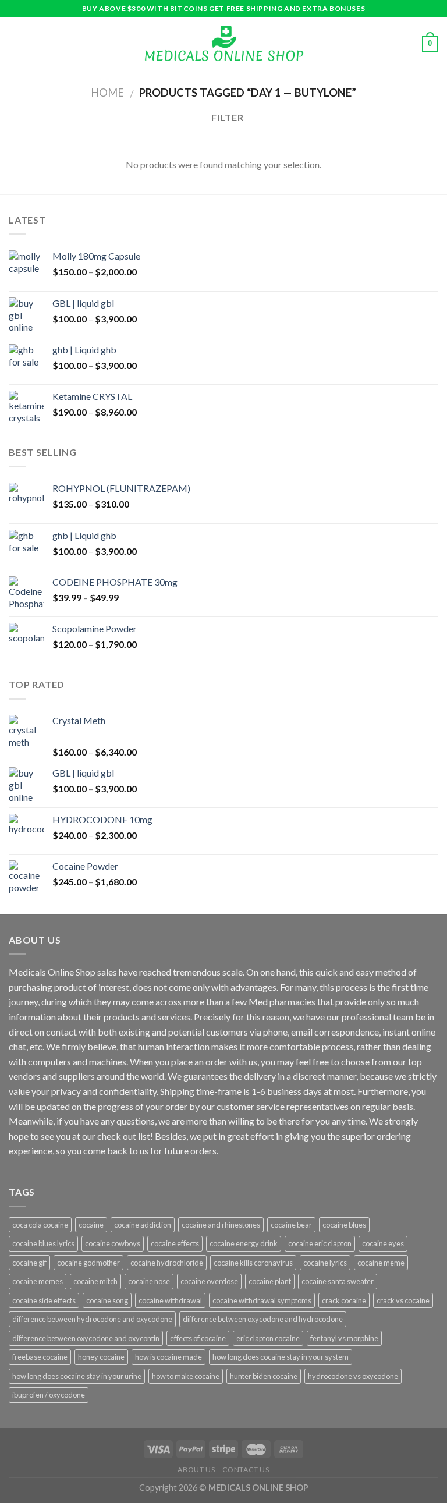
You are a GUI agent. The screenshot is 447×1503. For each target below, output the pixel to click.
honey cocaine (101, 1357)
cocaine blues (344, 1224)
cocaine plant (270, 1281)
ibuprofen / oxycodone (48, 1394)
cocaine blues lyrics (43, 1243)
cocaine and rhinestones (221, 1224)
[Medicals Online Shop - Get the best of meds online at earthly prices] (224, 43)
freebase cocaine (40, 1357)
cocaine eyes (383, 1243)
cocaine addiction (142, 1224)
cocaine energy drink (244, 1243)
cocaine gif (29, 1262)
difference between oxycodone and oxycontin (85, 1338)
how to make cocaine (185, 1376)
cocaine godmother (88, 1262)
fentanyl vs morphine (344, 1338)
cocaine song (107, 1300)
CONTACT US (245, 1469)
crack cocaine (344, 1300)
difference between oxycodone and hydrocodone (263, 1319)
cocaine (91, 1224)
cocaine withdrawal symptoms (261, 1300)
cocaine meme (381, 1262)
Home (107, 92)
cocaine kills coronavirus (253, 1262)
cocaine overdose (209, 1281)
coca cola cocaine (40, 1224)
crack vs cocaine (403, 1300)
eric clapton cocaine (268, 1338)
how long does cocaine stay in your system (280, 1357)
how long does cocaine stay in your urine (76, 1376)
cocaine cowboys (112, 1243)
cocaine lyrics (325, 1262)
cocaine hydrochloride (166, 1262)
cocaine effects (175, 1243)
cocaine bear (291, 1224)
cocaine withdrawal (170, 1300)
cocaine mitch (95, 1281)
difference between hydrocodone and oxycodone (92, 1319)
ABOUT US (196, 1469)
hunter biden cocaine (263, 1376)
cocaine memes (37, 1281)
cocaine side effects (44, 1300)
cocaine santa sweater (337, 1281)
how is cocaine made (168, 1357)
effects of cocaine (198, 1338)
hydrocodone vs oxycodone (353, 1376)
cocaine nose (149, 1281)
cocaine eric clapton (320, 1243)
